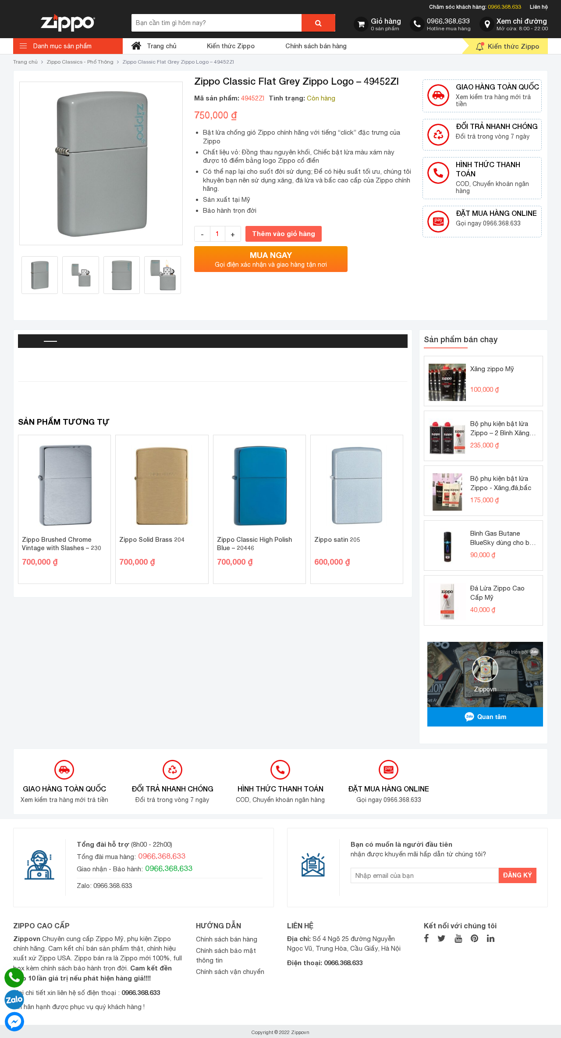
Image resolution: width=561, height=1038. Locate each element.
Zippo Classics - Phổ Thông (80, 62)
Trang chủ (161, 46)
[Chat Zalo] (14, 999)
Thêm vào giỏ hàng (283, 233)
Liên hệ (539, 7)
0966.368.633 (504, 7)
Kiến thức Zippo (231, 46)
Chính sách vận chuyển (230, 971)
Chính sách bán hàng (316, 46)
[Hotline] (14, 978)
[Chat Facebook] (14, 1021)
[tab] (31, 341)
